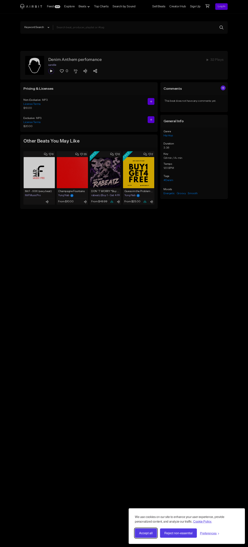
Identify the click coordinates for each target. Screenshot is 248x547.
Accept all (146, 533)
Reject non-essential (178, 533)
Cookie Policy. (202, 521)
